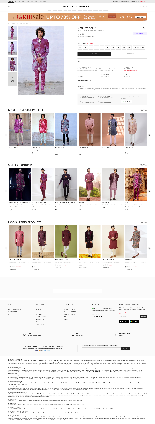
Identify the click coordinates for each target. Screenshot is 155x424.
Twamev (104, 368)
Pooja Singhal (24, 360)
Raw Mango (10, 360)
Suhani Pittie (78, 378)
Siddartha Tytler (138, 362)
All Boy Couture (92, 408)
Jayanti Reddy (140, 360)
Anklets (78, 393)
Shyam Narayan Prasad (117, 363)
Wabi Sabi (89, 368)
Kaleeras (51, 393)
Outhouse (58, 377)
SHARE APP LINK (143, 316)
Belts (78, 395)
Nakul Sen (35, 362)
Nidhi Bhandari (18, 378)
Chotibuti (26, 408)
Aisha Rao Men (93, 370)
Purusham (122, 368)
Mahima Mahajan (25, 362)
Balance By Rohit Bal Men (116, 371)
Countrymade (28, 368)
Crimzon (95, 378)
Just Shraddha (99, 377)
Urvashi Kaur (120, 364)
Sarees (24, 382)
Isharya (16, 377)
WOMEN (11, 1)
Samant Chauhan (93, 363)
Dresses (42, 382)
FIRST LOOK (43, 1)
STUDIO (36, 1)
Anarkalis (15, 382)
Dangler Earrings (28, 395)
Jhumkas (35, 395)
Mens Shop (53, 389)
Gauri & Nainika (132, 360)
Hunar (74, 377)
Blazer (55, 404)
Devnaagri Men (20, 370)
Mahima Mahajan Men (13, 371)
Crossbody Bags (122, 395)
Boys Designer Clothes (13, 404)
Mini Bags (135, 395)
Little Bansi (20, 408)
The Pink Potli (48, 377)
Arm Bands (73, 393)
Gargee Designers (116, 370)
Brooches (85, 389)
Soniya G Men (89, 371)
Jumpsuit (134, 388)
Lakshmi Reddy (32, 408)
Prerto (91, 378)
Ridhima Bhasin (100, 362)
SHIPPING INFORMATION (70, 307)
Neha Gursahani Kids (73, 408)
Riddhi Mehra (93, 362)
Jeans (95, 388)
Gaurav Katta (87, 27)
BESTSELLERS (39, 307)
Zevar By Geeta (80, 377)
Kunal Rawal (98, 368)
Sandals (74, 395)
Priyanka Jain (133, 363)
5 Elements (24, 378)
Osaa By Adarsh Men (81, 360)
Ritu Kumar (107, 362)
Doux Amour (138, 377)
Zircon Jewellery (117, 393)
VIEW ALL (143, 110)
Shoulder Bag (11, 396)
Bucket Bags (129, 395)
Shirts (21, 388)
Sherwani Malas (17, 389)
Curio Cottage (11, 377)
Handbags (95, 395)
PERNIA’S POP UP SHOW (14, 309)
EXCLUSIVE (39, 309)
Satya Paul (30, 360)
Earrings (15, 393)
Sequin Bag (16, 396)
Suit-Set (82, 388)
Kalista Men (123, 370)
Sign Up (125, 349)
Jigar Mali (82, 364)
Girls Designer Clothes (12, 400)
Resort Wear (92, 382)
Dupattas (122, 382)
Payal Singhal (18, 363)
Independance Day (18, 412)
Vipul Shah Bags (41, 378)
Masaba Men (21, 371)
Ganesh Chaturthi (47, 412)
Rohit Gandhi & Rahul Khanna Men (68, 371)
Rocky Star (73, 360)
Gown (46, 382)
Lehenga (20, 400)
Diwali (9, 412)
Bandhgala (122, 388)
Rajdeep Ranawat (76, 362)
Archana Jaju (63, 364)
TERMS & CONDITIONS (70, 311)
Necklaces (10, 393)
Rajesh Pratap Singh (85, 362)
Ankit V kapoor (35, 368)
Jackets (106, 382)
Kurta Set (42, 400)
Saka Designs (86, 408)
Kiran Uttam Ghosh (16, 362)
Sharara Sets (51, 382)
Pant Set (67, 389)
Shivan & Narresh (121, 360)
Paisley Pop (72, 378)
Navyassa (47, 408)
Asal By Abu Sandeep (51, 360)
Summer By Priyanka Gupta (93, 360)
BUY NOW (94, 54)
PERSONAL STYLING (41, 319)
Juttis (81, 395)
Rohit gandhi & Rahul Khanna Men (72, 368)
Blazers (78, 388)
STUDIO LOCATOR (13, 311)
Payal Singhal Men (33, 371)
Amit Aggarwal (67, 363)
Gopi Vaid (10, 364)
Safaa (68, 364)
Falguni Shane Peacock (65, 360)
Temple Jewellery (133, 393)
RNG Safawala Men (56, 371)
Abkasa (87, 370)
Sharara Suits (36, 400)
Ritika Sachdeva (85, 378)
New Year (77, 412)
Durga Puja (54, 412)
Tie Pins (49, 388)
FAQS (65, 316)
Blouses (131, 382)
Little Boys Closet (40, 408)
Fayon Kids (10, 408)
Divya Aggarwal (107, 363)
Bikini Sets (98, 382)
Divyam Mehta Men (43, 368)
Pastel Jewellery (125, 393)
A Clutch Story (11, 378)
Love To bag (41, 377)
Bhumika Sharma (85, 363)
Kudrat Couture (138, 370)
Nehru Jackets (30, 404)
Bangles (30, 393)
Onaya (127, 360)
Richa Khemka (73, 364)
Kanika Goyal (126, 363)
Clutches (90, 395)
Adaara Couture (88, 364)
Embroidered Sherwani (44, 404)
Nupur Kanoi (40, 362)
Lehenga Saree (137, 382)
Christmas (59, 412)
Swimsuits (116, 382)
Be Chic (29, 378)
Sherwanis (37, 382)
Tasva (9, 368)
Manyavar (114, 360)
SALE (37, 311)
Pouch (100, 395)
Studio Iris (95, 364)
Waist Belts (104, 395)
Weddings (65, 412)
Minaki (111, 377)
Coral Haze (34, 378)
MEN (16, 1)
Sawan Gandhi (31, 364)
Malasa (51, 364)
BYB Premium (113, 408)
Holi (12, 412)
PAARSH (26, 371)
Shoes (70, 395)
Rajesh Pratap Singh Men (54, 368)
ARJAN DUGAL (100, 370)
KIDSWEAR (30, 1)
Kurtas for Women (30, 382)
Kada (67, 395)
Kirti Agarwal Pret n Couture (103, 408)
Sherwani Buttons (89, 388)
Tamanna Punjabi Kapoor (103, 364)
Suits (32, 388)
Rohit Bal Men (83, 368)
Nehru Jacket (16, 388)
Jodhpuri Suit (107, 388)
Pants (35, 388)
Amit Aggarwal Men (37, 370)
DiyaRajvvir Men (107, 370)
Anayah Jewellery (125, 377)
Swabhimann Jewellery (90, 377)
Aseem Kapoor (127, 364)
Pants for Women (85, 382)
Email (122, 312)
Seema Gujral (132, 362)
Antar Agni (35, 360)
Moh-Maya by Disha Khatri (25, 377)
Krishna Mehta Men (12, 370)
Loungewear (10, 389)
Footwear (78, 389)
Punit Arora (40, 371)
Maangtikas (46, 393)
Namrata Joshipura (76, 363)
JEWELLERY (22, 1)
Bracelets (23, 393)
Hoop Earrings (45, 395)
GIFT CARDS (39, 314)
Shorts (70, 388)
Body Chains (67, 393)
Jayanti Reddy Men (126, 371)
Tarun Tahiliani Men (46, 370)
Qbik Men (54, 370)
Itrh (78, 364)
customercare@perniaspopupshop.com (104, 310)
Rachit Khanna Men (76, 370)
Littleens (80, 408)
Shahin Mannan (113, 364)
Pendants (91, 393)
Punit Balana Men (28, 370)
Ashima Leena (45, 363)
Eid (23, 412)
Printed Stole (46, 396)
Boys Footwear (72, 404)
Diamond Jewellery (142, 393)
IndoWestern (37, 389)
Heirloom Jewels (84, 393)
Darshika (135, 368)
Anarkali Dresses (52, 400)
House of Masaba (17, 364)
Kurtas (29, 388)
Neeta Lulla (61, 363)
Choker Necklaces (53, 395)
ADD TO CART (130, 54)
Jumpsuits (111, 382)
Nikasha (50, 363)
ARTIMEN (83, 370)
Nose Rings (40, 393)
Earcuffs (56, 393)
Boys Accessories (80, 404)
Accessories (139, 388)
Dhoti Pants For (64, 400)
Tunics (63, 382)
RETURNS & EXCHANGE (70, 309)
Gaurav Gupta (25, 363)
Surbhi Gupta (56, 364)
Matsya (37, 364)
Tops (56, 382)
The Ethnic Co (117, 368)
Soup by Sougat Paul (141, 363)
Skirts (103, 382)
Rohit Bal (112, 362)
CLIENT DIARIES (40, 324)
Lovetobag (132, 377)
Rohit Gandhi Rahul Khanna (35, 363)
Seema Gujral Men (81, 371)
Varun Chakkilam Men (136, 371)
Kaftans (59, 382)
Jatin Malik (59, 370)
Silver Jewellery (11, 395)
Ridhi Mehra (108, 360)
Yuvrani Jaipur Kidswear (55, 408)
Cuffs (18, 393)
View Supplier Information (130, 70)
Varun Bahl (55, 363)
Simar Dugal (46, 364)
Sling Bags (115, 395)
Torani (41, 364)
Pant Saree (11, 384)
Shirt (58, 404)
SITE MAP (66, 319)
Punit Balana (68, 362)
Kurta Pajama (100, 388)
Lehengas (10, 382)
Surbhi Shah (100, 363)
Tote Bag (140, 395)
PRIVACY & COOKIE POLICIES (71, 314)
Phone (128, 312)
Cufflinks (24, 389)
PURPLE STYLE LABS (13, 307)
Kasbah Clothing (130, 370)
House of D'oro (106, 377)
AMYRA (47, 378)
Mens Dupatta (128, 388)
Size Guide (90, 43)
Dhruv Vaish (21, 368)
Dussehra (40, 412)
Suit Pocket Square (56, 388)
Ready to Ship (17, 384)
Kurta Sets (20, 382)
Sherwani (25, 388)
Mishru (30, 362)
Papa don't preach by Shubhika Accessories (59, 378)
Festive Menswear (60, 389)
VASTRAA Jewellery (65, 377)
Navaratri (35, 412)
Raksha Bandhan (29, 412)
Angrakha (117, 388)
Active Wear (72, 389)
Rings (27, 393)
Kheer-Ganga (110, 368)
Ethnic (28, 389)
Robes (66, 388)
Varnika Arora (35, 377)
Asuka (94, 368)
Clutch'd (53, 377)
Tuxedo (112, 388)
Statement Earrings (19, 395)
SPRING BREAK (96, 371)
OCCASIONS (39, 321)
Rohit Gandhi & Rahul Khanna (121, 362)
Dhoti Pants (78, 382)
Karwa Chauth (71, 412)
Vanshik (62, 368)
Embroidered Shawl (38, 396)
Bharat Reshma (129, 368)
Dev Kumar (140, 368)
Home (9, 23)
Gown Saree (144, 382)
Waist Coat (44, 388)
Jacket (51, 404)
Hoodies (63, 388)
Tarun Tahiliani (11, 363)
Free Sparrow (64, 408)
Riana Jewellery (117, 377)
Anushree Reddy (42, 360)
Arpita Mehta (25, 364)
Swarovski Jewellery (108, 393)
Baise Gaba (102, 360)
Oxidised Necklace (62, 395)
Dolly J (58, 360)
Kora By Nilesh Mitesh (12, 373)
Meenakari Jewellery (98, 393)
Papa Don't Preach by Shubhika (51, 362)
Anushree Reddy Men (66, 370)
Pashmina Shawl (29, 396)
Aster (71, 377)
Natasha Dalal (17, 360)
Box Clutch (22, 396)
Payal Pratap (62, 362)
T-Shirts (74, 388)
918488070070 (143, 1)
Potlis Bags (85, 395)
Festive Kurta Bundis (45, 389)
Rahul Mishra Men (47, 371)
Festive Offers (24, 384)
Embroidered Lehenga (28, 400)
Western (32, 389)
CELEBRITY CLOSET (41, 316)
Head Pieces (61, 393)
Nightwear (127, 382)
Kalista (9, 362)
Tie (81, 389)
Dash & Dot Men (14, 368)
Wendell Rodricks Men (104, 371)
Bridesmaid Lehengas (70, 382)
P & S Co (15, 408)
